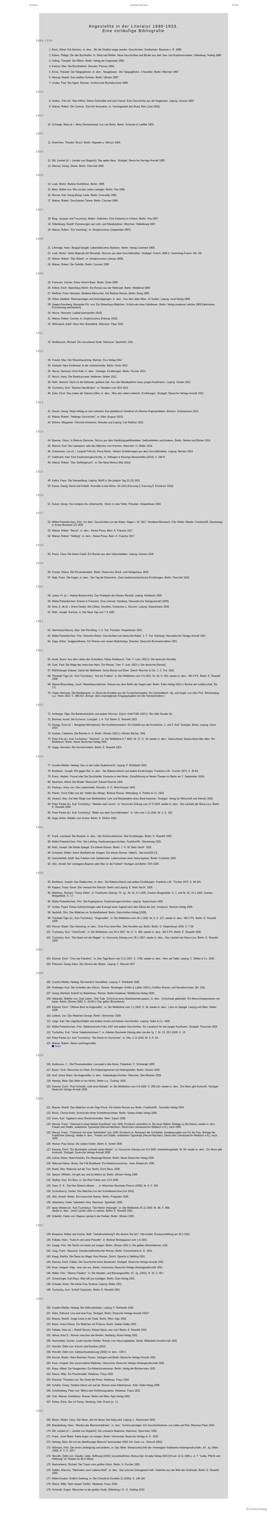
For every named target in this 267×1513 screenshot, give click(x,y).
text (57, 1046)
